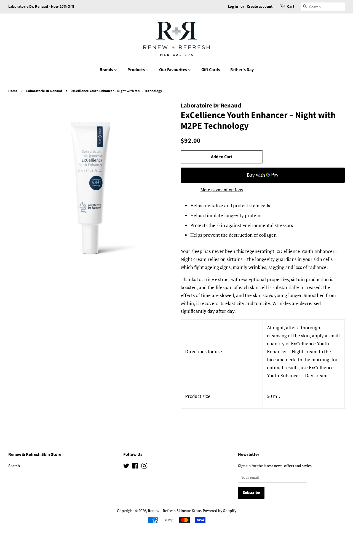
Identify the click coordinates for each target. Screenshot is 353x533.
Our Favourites (173, 70)
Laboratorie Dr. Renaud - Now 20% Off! (41, 6)
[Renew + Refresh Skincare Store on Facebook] (135, 466)
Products (136, 70)
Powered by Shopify (219, 510)
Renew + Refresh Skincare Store (174, 510)
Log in (233, 6)
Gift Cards (210, 70)
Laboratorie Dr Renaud (44, 90)
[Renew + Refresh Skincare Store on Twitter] (126, 466)
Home (13, 90)
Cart (290, 6)
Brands (107, 70)
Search (14, 465)
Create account (259, 6)
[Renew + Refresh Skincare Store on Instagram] (144, 466)
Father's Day (242, 70)
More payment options (221, 189)
